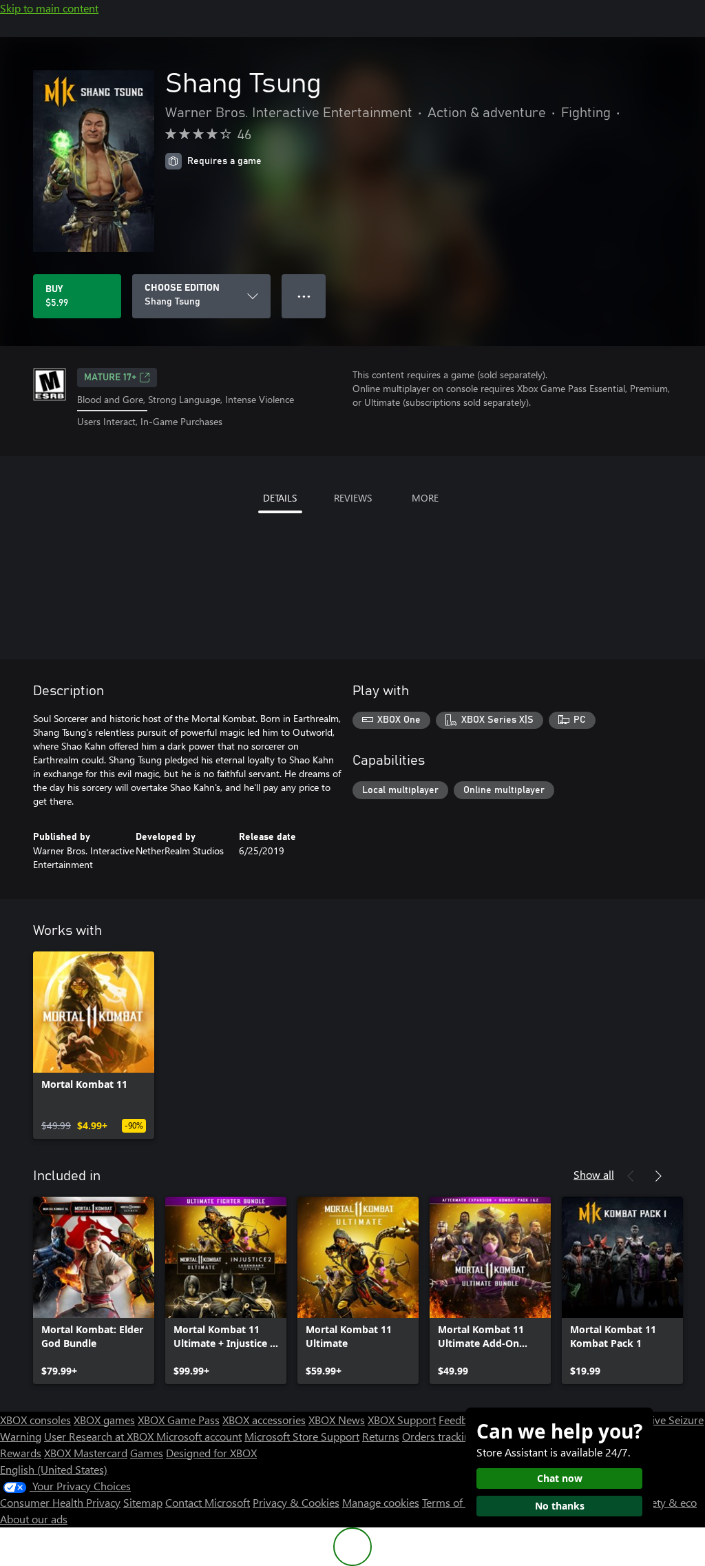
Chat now (559, 1478)
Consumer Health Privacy (60, 1502)
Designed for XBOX (211, 1452)
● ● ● (304, 296)
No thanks (560, 1505)
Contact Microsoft (207, 1502)
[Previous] (630, 1176)
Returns (380, 1436)
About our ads (33, 1519)
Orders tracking (439, 1436)
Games (146, 1452)
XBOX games (104, 1419)
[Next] (658, 1176)
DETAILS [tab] (280, 497)
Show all (594, 1174)
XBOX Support (402, 1419)
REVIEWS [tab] (353, 497)
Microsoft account (199, 1436)
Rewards (20, 1452)
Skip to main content (49, 8)
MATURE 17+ (110, 377)
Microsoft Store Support (301, 1436)
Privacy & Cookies (296, 1502)
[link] (93, 1045)
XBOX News (336, 1419)
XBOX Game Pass (179, 1419)
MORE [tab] (425, 497)
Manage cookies (380, 1502)
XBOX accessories (264, 1419)
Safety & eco (666, 1502)
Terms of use (452, 1502)
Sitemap (142, 1502)
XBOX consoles (35, 1419)
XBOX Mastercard (85, 1452)
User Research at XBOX (100, 1436)
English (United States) (53, 1469)
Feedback (461, 1419)
